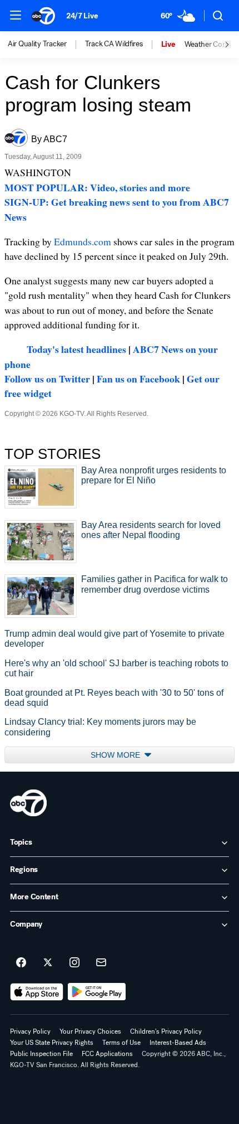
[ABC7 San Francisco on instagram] (74, 963)
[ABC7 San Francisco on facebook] (21, 963)
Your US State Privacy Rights (51, 1042)
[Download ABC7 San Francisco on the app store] (36, 992)
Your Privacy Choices (90, 1031)
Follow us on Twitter (47, 378)
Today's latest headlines (76, 349)
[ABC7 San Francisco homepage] (43, 16)
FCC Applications (107, 1053)
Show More (116, 754)
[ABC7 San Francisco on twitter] (48, 963)
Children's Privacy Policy (166, 1031)
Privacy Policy (30, 1031)
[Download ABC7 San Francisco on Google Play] (97, 992)
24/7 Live (82, 16)
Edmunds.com (82, 241)
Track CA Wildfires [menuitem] (114, 44)
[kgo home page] (28, 802)
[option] (46, 44)
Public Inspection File (41, 1053)
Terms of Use (121, 1042)
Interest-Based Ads (178, 1042)
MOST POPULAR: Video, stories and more (97, 187)
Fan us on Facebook (138, 378)
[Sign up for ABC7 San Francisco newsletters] (101, 963)
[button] (15, 15)
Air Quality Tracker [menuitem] (37, 44)
